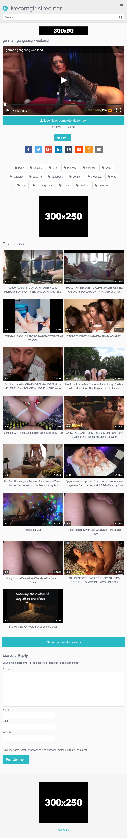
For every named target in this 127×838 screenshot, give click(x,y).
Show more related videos (63, 642)
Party (20, 167)
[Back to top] (121, 831)
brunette (71, 167)
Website (7, 732)
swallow (83, 185)
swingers (103, 185)
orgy (113, 176)
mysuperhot (63, 829)
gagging (37, 176)
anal (54, 167)
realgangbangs (44, 185)
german (76, 176)
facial (108, 167)
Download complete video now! (65, 120)
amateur (38, 167)
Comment (8, 669)
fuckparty (17, 176)
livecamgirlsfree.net (35, 8)
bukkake (90, 167)
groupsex (96, 176)
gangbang (57, 176)
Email (7, 721)
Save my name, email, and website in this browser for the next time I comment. (45, 750)
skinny (66, 185)
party (23, 185)
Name (7, 709)
